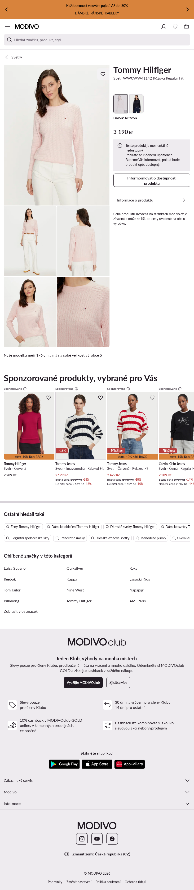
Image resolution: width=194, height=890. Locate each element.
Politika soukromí (108, 882)
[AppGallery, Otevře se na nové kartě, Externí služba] (129, 764)
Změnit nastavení (78, 882)
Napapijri (137, 590)
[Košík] (186, 26)
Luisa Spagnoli (15, 568)
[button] (57, 135)
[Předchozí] (6, 9)
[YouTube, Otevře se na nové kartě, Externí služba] (97, 839)
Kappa (71, 579)
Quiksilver (74, 568)
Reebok (10, 579)
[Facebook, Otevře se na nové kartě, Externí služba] (112, 839)
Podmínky (55, 882)
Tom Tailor (12, 590)
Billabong (11, 601)
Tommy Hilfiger (142, 69)
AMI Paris (137, 601)
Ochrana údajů (135, 882)
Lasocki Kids (139, 579)
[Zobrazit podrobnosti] (183, 200)
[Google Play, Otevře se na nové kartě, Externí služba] (64, 764)
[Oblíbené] (175, 26)
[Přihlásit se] (163, 26)
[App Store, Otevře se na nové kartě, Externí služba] (97, 764)
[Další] (187, 9)
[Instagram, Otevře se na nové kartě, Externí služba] (82, 839)
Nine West (75, 590)
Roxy (133, 568)
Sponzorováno (13, 388)
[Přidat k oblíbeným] (103, 74)
